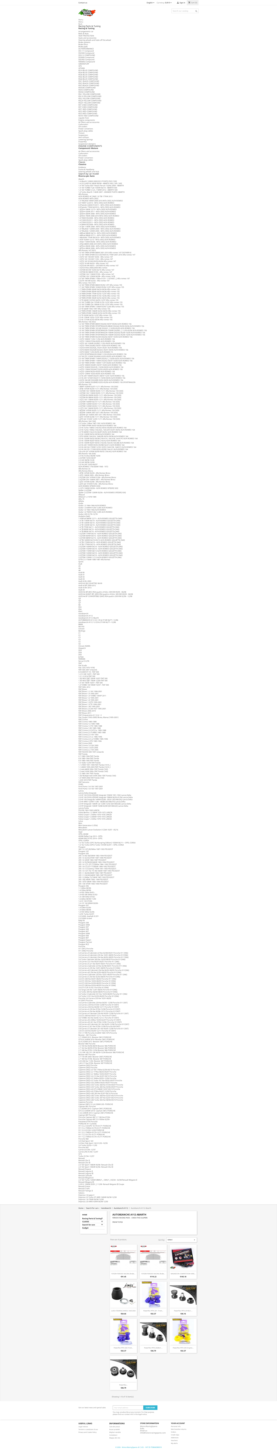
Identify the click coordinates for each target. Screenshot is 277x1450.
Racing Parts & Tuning (91, 1218)
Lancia (81, 791)
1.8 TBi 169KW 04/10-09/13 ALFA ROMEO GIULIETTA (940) (101, 540)
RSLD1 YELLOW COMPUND (89, 103)
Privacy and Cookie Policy (87, 1432)
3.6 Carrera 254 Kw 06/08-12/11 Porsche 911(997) (98, 1007)
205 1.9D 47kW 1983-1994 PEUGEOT (93, 884)
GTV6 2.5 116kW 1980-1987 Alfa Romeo (94, 559)
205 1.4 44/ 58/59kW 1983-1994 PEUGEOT (95, 855)
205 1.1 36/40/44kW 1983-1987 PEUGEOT (95, 873)
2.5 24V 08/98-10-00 (86, 460)
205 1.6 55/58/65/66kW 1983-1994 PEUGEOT (96, 862)
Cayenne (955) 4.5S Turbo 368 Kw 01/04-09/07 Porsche (100, 1085)
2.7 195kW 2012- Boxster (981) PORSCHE (94, 1037)
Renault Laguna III (85, 1173)
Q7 (79, 603)
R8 (79, 605)
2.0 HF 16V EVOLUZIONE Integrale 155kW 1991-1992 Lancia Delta (104, 795)
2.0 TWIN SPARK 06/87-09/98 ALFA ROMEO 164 (97, 425)
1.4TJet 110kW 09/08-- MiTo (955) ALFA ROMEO (97, 242)
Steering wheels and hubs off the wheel (94, 40)
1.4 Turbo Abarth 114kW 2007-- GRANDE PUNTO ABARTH (101, 192)
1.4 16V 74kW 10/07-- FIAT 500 (90, 683)
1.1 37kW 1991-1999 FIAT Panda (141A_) (94, 765)
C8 (79, 644)
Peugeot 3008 (84, 925)
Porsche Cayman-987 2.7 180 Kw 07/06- (94, 1117)
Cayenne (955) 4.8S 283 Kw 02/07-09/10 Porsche (98, 1093)
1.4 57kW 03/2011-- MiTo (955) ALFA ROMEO (96, 222)
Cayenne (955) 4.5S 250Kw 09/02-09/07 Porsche (97, 1082)
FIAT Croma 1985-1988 (87, 721)
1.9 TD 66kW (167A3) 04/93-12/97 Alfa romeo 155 (98, 300)
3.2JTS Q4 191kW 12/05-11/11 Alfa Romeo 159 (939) (99, 419)
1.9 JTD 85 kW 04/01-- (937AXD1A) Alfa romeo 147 (98, 265)
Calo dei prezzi (114, 1427)
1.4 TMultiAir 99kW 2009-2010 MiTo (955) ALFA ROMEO (100, 201)
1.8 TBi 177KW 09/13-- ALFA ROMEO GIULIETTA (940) (99, 544)
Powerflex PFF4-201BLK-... (183, 1311)
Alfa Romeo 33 (84, 469)
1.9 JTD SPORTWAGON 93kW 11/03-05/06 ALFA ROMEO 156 (102, 354)
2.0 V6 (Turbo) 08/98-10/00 (89, 456)
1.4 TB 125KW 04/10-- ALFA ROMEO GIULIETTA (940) (99, 525)
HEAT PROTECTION (86, 36)
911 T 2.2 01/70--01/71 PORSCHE (91, 1134)
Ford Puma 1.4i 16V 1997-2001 (90, 786)
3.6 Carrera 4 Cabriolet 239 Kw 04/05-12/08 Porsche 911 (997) (103, 1013)
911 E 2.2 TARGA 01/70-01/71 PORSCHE (94, 1128)
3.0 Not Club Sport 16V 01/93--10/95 (93, 1143)
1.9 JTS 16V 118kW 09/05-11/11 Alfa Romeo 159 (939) (99, 399)
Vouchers (174, 1440)
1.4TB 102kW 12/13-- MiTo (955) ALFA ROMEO (96, 239)
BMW (80, 624)
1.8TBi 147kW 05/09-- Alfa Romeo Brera (94, 473)
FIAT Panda (82, 754)
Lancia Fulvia (83, 808)
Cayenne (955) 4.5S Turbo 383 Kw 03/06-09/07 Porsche (100, 1087)
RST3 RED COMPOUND (87, 113)
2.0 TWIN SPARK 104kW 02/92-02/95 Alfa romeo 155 (99, 313)
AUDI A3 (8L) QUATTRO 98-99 (90, 583)
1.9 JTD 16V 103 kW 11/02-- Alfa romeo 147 (95, 259)
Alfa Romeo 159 (84, 384)
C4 (79, 639)
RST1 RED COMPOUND (87, 109)
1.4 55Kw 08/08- (84, 910)
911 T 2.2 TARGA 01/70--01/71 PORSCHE (94, 1136)
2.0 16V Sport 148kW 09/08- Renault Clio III (95, 1165)
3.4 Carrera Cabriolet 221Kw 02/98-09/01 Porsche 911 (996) (102, 966)
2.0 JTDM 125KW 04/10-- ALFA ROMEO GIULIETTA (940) (100, 555)
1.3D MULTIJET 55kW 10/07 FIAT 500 (92, 678)
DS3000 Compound (86, 57)
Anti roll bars (83, 137)
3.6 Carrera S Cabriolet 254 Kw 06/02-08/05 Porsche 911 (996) (103, 957)
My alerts (174, 1443)
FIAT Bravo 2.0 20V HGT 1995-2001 (92, 708)
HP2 (80, 66)
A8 (79, 570)
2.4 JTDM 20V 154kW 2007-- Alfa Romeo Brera (96, 479)
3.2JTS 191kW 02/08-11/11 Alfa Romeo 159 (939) (97, 417)
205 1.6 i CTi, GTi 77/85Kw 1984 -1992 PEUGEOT (97, 864)
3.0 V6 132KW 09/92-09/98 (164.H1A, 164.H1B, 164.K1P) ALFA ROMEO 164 (108, 438)
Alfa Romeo (83, 194)
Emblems (82, 167)
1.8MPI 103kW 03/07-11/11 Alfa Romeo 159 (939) (98, 386)
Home (84, 1215)
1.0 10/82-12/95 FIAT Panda (89, 763)
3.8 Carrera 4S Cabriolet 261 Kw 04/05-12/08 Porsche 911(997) (103, 1024)
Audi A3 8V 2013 (84, 587)
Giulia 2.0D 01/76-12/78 (87, 514)
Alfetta (81, 501)
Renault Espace (84, 1169)
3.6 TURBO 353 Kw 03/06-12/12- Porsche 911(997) (98, 1018)
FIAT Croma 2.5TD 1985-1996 (90, 741)
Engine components (86, 120)
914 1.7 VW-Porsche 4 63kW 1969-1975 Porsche (97, 1033)
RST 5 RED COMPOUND (88, 107)
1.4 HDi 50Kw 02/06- (86, 912)
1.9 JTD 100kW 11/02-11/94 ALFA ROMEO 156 (96, 339)
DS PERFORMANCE (86, 49)
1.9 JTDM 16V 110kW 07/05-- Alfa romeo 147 (96, 274)
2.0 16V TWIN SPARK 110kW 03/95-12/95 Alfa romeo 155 (101, 306)
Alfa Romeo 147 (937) (87, 250)
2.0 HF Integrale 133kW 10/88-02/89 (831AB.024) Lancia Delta (103, 806)
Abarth (81, 179)
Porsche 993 (83, 1147)
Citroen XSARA (84, 646)
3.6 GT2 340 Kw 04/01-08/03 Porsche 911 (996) (97, 979)
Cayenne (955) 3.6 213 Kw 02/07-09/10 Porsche (97, 1076)
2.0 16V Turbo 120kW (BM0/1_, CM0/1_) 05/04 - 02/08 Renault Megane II (107, 1180)
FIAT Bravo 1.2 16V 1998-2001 (90, 691)
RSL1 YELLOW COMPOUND (89, 94)
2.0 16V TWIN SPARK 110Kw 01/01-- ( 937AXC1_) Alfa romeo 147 (104, 278)
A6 (79, 568)
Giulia (80, 503)
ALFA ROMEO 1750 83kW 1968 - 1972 (93, 466)
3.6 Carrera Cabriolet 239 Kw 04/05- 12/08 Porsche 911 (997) (103, 1002)
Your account (178, 1423)
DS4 (80, 652)
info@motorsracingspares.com (153, 1433)
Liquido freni (83, 118)
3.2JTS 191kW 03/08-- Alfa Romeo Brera (94, 482)
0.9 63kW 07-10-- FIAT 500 (88, 672)
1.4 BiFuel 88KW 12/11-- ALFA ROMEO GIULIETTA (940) (100, 518)
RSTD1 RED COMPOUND (88, 116)
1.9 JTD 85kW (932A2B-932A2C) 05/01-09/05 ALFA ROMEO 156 (103, 350)
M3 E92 (81, 626)
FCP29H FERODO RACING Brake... (123, 1274)
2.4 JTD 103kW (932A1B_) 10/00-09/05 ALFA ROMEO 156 (100, 367)
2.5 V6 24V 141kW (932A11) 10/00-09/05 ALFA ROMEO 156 (101, 378)
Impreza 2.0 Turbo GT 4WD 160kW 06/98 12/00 (97, 1197)
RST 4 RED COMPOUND (88, 105)
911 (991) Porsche (85, 948)
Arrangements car (85, 31)
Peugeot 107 (83, 851)
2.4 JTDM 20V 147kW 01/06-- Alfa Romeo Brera (97, 477)
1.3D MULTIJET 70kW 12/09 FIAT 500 (92, 680)
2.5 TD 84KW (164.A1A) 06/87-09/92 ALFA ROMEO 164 (100, 432)
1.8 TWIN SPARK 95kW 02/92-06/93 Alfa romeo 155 (99, 298)
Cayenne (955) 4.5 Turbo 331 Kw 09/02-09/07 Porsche (100, 1080)
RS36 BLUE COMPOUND (88, 74)
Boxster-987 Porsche (86, 1054)
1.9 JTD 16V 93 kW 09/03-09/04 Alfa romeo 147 (97, 261)
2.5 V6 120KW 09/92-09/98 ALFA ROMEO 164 (96, 434)
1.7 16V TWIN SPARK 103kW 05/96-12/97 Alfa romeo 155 (101, 287)
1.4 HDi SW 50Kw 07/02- (88, 894)
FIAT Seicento (83, 782)
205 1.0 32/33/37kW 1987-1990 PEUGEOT (95, 858)
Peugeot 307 (83, 927)
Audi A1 (81, 574)
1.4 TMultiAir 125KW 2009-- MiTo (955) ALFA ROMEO (99, 231)
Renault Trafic (84, 1188)
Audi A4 (81, 590)
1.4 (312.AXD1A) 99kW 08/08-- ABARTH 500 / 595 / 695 (100, 183)
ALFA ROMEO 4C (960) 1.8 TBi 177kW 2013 (95, 196)
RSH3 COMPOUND (86, 90)
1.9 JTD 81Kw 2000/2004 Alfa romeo (92, 268)
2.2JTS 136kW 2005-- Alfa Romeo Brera (93, 475)
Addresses (175, 1438)
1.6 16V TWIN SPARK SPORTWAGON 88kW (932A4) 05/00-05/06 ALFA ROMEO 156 (111, 326)
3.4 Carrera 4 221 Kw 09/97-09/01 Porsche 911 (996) (99, 964)
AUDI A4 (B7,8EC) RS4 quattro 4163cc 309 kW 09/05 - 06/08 (102, 592)
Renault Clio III (84, 1162)
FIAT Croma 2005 (85, 743)
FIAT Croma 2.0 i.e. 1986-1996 (90, 737)
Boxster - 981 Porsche (87, 1035)
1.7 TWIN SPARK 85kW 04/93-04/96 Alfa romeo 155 (99, 291)
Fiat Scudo (82, 665)
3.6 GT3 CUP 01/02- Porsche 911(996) (93, 987)
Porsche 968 (83, 1139)
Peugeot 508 (83, 935)
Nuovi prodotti (114, 1429)
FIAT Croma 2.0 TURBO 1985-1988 (92, 732)
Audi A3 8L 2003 (84, 581)
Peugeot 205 (83, 853)
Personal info (175, 1426)
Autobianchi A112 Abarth (88, 618)
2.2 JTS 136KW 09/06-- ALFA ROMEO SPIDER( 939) (98, 488)
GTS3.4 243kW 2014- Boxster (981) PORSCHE (96, 1039)
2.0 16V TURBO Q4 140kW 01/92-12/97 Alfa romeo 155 (100, 304)
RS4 (79, 609)
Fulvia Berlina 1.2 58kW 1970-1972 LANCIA (95, 812)
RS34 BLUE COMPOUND (88, 72)
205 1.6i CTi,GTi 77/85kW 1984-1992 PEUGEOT (97, 866)
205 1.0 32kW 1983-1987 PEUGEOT (92, 860)
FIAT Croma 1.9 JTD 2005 (88, 747)
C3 (79, 637)
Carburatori (83, 124)
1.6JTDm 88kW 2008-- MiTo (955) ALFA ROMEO (97, 248)
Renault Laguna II (85, 1171)
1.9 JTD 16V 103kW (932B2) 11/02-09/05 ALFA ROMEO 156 (101, 343)
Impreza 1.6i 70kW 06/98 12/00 (91, 1199)
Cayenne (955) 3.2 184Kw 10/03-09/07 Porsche (97, 1074)
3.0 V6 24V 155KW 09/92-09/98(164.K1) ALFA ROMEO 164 (101, 445)
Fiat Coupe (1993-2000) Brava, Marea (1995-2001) (98, 717)
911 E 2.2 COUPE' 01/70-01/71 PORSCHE (94, 1126)
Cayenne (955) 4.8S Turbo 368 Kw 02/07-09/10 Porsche (100, 1095)
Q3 (79, 598)
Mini (80, 823)
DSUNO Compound (86, 59)
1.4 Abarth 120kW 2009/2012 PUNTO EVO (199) (97, 181)
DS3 (80, 650)
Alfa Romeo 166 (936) (87, 453)
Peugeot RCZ (83, 944)
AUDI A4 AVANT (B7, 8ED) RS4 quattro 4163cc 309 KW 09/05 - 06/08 (105, 594)
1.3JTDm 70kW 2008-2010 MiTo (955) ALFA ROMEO (98, 216)
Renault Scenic (84, 1186)
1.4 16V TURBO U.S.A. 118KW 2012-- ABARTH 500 (98, 190)
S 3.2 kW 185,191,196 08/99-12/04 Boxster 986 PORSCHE (101, 1052)
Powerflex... (123, 1385)
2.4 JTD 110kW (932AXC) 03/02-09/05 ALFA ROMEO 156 (100, 369)
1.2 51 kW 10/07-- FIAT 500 (89, 674)
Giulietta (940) (84, 516)
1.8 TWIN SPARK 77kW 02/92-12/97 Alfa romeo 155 (99, 293)
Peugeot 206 (83, 886)
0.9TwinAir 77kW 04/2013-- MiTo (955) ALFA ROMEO (99, 207)
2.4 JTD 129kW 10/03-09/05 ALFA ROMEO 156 (96, 373)
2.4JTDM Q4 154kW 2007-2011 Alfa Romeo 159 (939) (99, 415)
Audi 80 (81, 572)
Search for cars (88, 1225)
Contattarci (113, 1435)
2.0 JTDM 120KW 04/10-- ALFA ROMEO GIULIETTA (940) (100, 553)
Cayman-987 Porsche (87, 1115)
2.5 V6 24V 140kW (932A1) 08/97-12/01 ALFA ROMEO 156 (101, 376)
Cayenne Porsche (85, 1102)
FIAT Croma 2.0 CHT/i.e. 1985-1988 (92, 730)
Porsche (81, 946)
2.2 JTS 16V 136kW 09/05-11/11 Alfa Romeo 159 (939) (99, 408)
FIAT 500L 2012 (84, 687)
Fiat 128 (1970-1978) (86, 667)
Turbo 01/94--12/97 (86, 1156)
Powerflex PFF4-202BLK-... (153, 1348)
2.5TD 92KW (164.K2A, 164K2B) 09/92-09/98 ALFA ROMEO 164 (103, 436)
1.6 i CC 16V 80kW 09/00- (88, 903)
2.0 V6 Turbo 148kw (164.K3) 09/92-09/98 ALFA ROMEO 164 (102, 427)
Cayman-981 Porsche (87, 1106)
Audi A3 (81, 579)
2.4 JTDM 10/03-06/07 (87, 458)
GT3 (80, 1154)
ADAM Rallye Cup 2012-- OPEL (90, 836)
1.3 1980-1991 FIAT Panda (88, 773)
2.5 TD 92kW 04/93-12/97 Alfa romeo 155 (95, 315)
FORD (80, 784)
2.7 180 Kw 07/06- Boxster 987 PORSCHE (94, 1059)
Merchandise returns (178, 1429)
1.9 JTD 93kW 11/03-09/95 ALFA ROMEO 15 (95, 352)
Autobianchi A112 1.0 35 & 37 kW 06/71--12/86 (97, 622)
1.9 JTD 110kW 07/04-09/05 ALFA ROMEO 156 (96, 341)
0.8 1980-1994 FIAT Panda (88, 758)
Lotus (80, 821)
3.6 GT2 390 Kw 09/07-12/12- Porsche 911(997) (97, 1015)
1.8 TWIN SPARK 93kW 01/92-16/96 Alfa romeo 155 (99, 296)
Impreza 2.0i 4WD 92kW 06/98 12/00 (93, 1201)
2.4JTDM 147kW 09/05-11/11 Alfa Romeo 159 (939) (98, 410)
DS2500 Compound (86, 53)
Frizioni (81, 133)
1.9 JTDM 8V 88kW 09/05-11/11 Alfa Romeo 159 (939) (99, 397)
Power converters (85, 129)
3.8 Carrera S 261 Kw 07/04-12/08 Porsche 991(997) (99, 1026)
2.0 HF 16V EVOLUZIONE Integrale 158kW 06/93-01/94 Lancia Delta (105, 797)
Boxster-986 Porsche (86, 1044)
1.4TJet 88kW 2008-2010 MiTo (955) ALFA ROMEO (98, 244)
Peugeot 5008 (84, 933)
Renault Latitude (85, 1175)
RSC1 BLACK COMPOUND (88, 81)
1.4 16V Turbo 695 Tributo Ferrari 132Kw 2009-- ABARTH (101, 185)
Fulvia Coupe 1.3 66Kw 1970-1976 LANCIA (95, 814)
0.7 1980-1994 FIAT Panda (88, 756)
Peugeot (81, 847)
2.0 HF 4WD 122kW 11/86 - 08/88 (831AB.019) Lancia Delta (101, 801)
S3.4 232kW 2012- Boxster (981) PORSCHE (95, 1041)
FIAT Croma (83, 719)
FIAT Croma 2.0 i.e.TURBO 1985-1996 (93, 739)
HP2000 (81, 68)
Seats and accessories (87, 38)
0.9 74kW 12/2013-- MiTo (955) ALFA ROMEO (96, 203)
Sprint (80, 562)
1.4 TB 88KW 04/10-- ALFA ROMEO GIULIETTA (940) (98, 531)
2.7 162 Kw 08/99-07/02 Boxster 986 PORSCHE (97, 1048)
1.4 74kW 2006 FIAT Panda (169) (91, 778)
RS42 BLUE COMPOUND (88, 77)
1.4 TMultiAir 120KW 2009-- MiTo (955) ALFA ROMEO (99, 229)
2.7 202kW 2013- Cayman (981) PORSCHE (95, 1108)
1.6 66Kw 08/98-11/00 (87, 899)
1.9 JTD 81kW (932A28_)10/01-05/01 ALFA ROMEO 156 (100, 348)
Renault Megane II (85, 1178)
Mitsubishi (82, 827)
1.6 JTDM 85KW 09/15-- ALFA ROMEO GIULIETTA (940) (100, 536)
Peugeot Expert (84, 940)
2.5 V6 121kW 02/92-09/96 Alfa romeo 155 (95, 319)
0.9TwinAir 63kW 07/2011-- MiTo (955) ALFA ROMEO (99, 205)
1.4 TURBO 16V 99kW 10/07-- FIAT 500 (93, 685)
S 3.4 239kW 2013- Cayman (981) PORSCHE (95, 1113)
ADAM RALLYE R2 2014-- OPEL (90, 838)
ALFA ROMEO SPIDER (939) (89, 486)
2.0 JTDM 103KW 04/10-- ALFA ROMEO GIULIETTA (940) (100, 549)
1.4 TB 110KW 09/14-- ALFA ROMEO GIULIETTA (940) (99, 520)
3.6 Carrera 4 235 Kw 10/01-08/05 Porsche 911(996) (99, 968)
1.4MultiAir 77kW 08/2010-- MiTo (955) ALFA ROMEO (99, 237)
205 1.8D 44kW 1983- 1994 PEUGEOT (93, 879)
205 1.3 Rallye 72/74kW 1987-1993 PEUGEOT (96, 877)
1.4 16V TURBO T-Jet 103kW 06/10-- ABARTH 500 (97, 188)
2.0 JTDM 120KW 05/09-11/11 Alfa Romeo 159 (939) (99, 404)
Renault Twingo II (85, 1191)
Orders (173, 1432)
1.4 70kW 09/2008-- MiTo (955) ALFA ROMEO (96, 218)
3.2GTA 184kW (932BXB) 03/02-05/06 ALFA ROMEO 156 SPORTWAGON (106, 382)
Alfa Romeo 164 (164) (87, 421)
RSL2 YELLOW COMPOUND (89, 98)
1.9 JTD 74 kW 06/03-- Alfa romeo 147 (93, 263)
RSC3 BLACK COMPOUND (88, 85)
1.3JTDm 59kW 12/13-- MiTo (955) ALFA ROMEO (97, 209)
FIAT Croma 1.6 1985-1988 (88, 724)
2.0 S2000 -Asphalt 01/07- (88, 916)
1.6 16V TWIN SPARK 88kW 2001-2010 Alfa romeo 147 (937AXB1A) (104, 252)
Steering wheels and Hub (88, 171)
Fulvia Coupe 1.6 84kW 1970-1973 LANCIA (95, 817)
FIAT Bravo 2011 (84, 713)
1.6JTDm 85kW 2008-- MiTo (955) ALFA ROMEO (97, 246)
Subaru (81, 1193)
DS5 (80, 654)
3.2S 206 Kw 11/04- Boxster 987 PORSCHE (95, 1061)
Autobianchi (83, 613)
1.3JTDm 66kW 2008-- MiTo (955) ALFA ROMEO (97, 213)
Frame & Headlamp (86, 169)
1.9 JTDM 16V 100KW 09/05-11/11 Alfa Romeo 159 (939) (100, 391)
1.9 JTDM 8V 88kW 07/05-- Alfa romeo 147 (95, 272)
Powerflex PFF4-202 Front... (123, 1348)
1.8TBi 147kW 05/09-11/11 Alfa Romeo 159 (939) (97, 389)
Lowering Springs (85, 139)
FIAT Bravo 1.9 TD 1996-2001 (89, 704)
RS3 (79, 607)
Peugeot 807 (83, 938)
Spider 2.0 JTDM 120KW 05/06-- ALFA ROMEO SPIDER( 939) (102, 492)
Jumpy (81, 657)
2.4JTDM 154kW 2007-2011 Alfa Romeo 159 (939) (98, 412)
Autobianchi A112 (85, 616)
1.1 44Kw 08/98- (84, 888)
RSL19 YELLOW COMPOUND (89, 96)
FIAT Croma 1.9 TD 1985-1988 (90, 726)
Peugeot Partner (85, 942)
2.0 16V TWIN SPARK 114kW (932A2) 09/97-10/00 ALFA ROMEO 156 (105, 360)
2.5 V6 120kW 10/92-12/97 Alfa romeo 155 (95, 317)
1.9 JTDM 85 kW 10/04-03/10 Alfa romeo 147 (96, 270)
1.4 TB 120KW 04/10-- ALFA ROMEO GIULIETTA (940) (99, 523)
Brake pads (83, 46)
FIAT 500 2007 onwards (87, 670)
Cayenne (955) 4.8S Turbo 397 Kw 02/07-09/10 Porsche (100, 1098)
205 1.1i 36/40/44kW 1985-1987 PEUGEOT (95, 875)
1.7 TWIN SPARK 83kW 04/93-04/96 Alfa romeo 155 (99, 289)
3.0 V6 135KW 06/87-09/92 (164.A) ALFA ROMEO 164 (99, 440)
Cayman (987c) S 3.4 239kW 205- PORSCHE (95, 1104)
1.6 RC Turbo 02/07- (86, 914)
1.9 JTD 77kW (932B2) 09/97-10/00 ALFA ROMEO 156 (99, 345)
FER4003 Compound (86, 62)
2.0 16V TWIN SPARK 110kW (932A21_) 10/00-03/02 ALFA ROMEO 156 (106, 358)
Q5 (79, 600)
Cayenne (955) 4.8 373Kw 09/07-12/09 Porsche (97, 1091)
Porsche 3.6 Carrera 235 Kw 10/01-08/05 (94, 998)
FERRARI (81, 659)
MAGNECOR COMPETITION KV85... (183, 1274)
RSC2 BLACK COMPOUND (88, 83)
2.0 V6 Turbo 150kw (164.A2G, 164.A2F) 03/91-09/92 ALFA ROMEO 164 (106, 430)
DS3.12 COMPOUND (86, 55)
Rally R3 (81, 920)
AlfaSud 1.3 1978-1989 (87, 497)
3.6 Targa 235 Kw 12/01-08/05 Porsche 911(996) (97, 989)
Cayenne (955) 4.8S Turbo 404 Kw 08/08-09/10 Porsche (100, 1100)
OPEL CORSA (83, 840)
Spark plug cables (85, 131)
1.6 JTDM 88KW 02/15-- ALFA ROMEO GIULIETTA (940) (100, 538)
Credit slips (175, 1435)
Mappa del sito (114, 1438)
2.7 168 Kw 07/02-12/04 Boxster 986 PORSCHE (97, 1050)
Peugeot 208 (83, 922)
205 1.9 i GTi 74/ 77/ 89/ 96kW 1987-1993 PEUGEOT (99, 871)
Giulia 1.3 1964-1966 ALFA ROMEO (92, 505)
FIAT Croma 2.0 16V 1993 (88, 734)
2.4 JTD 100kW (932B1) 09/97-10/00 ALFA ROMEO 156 (100, 365)
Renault (81, 1158)
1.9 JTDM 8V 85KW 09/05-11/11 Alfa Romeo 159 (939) (99, 395)
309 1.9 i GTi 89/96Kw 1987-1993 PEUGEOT (95, 849)
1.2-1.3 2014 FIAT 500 (86, 676)
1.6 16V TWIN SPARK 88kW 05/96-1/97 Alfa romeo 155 (100, 285)
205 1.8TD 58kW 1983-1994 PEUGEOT (93, 881)
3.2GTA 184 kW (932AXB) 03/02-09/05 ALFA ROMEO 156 (100, 380)
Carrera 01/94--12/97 (87, 1149)
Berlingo (81, 631)
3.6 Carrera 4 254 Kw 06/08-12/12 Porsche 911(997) (99, 1011)
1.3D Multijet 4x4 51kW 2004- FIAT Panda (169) (97, 776)
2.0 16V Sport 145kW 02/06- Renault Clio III (95, 1167)
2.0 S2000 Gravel (85, 918)
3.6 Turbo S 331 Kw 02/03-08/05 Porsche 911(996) (98, 996)
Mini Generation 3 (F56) (88, 825)
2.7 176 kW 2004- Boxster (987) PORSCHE (95, 1057)
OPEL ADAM (83, 834)
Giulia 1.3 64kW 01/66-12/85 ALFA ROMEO (95, 507)
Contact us (82, 3)
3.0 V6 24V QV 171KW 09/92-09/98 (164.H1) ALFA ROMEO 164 (103, 449)
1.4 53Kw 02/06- (84, 907)
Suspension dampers (87, 144)
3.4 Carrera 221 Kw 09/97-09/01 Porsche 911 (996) (98, 961)
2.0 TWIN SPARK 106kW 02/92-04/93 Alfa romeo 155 (99, 311)
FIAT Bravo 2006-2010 (87, 711)
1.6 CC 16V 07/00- (85, 901)
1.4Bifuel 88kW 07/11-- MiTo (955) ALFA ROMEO (97, 235)
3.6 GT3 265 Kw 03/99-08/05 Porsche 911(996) (97, 983)
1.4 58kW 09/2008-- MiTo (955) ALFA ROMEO (96, 224)
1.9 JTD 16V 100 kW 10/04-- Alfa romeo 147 (95, 257)
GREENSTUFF (83, 64)
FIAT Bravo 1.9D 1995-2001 (89, 706)
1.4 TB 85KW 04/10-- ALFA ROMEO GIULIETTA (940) (98, 529)
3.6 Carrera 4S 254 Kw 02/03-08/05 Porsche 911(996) (99, 972)
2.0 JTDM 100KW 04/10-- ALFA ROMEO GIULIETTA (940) (100, 546)
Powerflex (82, 142)
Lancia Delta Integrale (87, 793)
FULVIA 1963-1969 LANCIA (88, 810)
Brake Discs (83, 44)
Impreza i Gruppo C (86, 1195)
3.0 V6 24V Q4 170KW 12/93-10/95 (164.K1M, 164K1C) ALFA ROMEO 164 (107, 447)
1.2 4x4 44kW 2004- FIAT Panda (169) (93, 769)
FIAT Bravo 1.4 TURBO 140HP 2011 (92, 696)
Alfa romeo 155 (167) (87, 283)
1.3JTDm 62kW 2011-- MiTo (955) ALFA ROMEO (97, 211)
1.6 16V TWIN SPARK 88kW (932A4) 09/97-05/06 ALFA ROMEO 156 (104, 324)
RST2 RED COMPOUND (87, 111)
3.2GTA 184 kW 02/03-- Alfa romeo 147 (94, 280)
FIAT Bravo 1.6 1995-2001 (88, 698)
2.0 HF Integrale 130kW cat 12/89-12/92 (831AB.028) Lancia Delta (104, 804)
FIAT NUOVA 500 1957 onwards (91, 752)
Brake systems (84, 42)
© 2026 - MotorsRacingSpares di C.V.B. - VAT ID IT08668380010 (138, 1447)
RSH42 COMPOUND (86, 92)
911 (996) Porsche (85, 951)
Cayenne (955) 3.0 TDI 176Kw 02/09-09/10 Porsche (98, 1069)
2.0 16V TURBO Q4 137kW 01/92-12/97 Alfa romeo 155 (100, 302)
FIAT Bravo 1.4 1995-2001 (88, 693)
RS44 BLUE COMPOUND (88, 79)
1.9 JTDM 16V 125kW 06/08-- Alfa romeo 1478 (96, 276)
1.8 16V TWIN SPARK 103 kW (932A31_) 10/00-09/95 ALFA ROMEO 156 (106, 328)
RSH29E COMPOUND (87, 87)
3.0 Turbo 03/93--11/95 (87, 1145)
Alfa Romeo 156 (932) (87, 322)
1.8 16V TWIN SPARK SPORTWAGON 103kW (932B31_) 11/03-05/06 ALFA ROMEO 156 (112, 330)
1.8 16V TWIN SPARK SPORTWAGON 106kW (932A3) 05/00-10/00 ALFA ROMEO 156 (111, 332)
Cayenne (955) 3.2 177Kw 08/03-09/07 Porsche (97, 1072)
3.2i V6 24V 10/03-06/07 (87, 464)
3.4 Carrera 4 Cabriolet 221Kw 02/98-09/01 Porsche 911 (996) (103, 953)
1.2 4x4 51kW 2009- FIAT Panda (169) (93, 771)
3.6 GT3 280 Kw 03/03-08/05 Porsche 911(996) (97, 985)
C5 (79, 641)
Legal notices (83, 1427)
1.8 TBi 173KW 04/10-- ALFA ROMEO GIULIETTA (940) (99, 542)
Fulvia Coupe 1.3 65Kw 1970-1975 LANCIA (95, 819)
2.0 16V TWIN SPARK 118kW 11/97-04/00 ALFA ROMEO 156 (102, 363)
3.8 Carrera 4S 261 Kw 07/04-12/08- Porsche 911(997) (100, 1022)
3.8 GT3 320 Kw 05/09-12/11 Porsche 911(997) (97, 1031)
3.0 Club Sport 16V (85, 1141)
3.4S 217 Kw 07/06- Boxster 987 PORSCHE (95, 1063)
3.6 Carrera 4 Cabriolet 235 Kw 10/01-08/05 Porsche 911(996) (103, 955)
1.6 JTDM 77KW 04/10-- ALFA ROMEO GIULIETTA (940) (100, 533)
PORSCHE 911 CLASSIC (87, 1124)
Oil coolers (82, 126)
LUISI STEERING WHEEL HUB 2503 (123, 1311)
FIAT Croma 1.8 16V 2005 (88, 745)
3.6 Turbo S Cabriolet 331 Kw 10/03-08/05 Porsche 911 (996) (102, 994)
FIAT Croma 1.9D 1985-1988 (89, 728)
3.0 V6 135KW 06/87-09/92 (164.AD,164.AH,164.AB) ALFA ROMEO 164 (106, 443)
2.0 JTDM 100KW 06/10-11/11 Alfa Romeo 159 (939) (99, 402)
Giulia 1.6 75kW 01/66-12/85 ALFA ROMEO (95, 512)
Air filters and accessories (88, 122)
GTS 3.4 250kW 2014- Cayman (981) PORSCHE (96, 1111)
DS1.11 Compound (86, 51)
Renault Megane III (86, 1182)
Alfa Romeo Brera (85, 471)
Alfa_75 (81, 499)
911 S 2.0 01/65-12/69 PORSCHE (91, 1130)
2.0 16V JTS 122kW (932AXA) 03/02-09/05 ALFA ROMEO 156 (102, 356)
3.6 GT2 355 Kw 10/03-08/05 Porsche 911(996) (97, 981)
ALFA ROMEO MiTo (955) (88, 198)
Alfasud (81, 494)
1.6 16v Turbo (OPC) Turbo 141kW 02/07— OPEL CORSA (101, 845)
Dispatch (82, 648)
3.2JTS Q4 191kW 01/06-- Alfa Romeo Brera (95, 484)
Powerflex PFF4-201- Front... (153, 1311)
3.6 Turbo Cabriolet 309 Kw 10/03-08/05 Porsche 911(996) (101, 959)
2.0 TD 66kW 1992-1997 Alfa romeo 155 (94, 309)
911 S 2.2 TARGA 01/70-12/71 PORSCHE (94, 1132)
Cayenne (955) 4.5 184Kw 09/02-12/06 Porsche (97, 1078)
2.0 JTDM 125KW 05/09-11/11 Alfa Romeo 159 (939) (99, 406)
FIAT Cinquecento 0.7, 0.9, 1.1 (90, 715)
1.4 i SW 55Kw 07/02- (86, 897)
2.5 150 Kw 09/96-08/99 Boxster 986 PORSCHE (97, 1046)
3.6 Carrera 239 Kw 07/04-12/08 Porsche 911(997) (98, 1005)
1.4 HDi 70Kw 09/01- (86, 892)
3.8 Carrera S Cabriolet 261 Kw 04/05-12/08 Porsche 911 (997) (103, 1028)
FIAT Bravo (82, 689)
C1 (79, 633)
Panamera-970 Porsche (87, 1121)
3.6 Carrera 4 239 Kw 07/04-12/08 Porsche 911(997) (99, 1009)
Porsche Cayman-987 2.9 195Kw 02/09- (94, 1119)
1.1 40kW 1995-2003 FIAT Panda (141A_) (94, 767)
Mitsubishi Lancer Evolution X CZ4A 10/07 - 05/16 (98, 830)
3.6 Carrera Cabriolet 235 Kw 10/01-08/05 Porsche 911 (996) (102, 974)
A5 (79, 566)
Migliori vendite (115, 1432)
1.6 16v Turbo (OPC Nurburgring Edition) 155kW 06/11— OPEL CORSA (106, 843)
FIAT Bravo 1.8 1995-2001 (88, 700)
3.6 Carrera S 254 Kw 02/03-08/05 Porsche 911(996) (99, 977)
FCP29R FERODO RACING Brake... (153, 1274)
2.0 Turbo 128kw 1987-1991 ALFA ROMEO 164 (96, 423)
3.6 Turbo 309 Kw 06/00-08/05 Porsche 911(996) (98, 992)
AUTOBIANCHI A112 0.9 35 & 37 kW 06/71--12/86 (98, 620)
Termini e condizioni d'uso (88, 1429)
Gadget (85, 1228)
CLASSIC (85, 1222)
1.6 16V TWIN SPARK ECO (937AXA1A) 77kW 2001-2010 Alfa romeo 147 (106, 255)
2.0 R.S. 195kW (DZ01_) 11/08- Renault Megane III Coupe (101, 1184)
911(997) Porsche (85, 1000)
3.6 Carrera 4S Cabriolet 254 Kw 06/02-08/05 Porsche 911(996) (103, 970)
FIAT (80, 663)
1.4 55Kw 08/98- (84, 890)
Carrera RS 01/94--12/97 (88, 1152)
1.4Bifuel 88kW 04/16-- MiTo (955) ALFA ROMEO (97, 233)
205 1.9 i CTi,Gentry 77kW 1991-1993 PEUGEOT (97, 868)
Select (182, 1239)
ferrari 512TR (83, 661)
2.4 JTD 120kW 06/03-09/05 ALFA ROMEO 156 (96, 371)
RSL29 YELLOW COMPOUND (89, 100)
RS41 (80, 611)
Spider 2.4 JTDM (84, 490)
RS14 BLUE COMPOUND (88, 70)
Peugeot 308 (83, 929)
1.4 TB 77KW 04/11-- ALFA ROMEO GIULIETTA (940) (98, 527)
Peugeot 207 (83, 905)
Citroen (81, 629)
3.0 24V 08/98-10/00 (86, 462)
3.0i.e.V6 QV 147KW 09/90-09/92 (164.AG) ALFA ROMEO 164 (102, 451)
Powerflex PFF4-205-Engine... (183, 1348)
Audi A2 (81, 577)
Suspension (83, 135)
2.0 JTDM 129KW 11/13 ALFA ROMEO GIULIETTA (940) (100, 557)
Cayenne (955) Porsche (87, 1065)
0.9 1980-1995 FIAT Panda (88, 760)
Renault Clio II (84, 1160)
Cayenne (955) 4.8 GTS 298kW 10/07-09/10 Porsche (99, 1089)
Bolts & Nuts (83, 33)
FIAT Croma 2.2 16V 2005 (88, 750)
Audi (80, 564)
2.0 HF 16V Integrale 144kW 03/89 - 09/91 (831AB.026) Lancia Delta (105, 799)
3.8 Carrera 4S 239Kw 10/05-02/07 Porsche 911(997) (99, 1020)
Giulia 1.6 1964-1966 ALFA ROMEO (92, 510)
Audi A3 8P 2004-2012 (87, 585)
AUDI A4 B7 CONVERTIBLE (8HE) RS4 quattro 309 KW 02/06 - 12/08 (105, 596)
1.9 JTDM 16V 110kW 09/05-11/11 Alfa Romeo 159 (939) (100, 393)
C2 (79, 635)
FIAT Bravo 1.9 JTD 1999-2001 (90, 702)
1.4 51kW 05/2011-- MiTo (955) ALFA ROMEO (96, 220)
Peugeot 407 (83, 931)
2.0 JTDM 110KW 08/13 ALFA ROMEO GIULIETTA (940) (100, 551)
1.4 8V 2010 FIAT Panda (87, 780)
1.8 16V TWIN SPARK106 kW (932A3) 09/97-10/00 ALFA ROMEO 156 (105, 337)
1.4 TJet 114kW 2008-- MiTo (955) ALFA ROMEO (97, 226)
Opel (80, 832)
